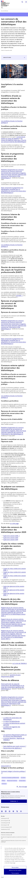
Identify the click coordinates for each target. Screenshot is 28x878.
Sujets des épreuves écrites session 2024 (13, 594)
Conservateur (22, 780)
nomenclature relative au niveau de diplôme (13, 137)
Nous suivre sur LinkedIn (2, 811)
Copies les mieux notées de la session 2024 (14, 576)
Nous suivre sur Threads (13, 811)
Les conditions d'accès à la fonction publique (11, 122)
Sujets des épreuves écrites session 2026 (13, 587)
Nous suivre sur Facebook (9, 811)
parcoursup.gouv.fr (5, 820)
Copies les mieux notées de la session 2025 (14, 573)
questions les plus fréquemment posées (11, 675)
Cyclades (18, 295)
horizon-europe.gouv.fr (5, 827)
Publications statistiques (5, 834)
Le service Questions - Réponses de (13, 739)
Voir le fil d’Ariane (4, 10)
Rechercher (22, 2)
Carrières (23, 777)
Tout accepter (15, 873)
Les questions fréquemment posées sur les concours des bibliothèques (15, 735)
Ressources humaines (12, 780)
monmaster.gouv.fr (4, 822)
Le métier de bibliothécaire (11, 721)
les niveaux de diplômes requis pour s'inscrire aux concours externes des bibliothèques (13, 140)
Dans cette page (7, 57)
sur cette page (14, 523)
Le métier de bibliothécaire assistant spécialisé (14, 724)
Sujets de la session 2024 (10, 540)
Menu (26, 2)
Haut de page (23, 786)
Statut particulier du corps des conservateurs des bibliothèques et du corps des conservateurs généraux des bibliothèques (12, 686)
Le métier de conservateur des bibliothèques (12, 718)
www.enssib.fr (5, 766)
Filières (3, 780)
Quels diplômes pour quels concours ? (14, 746)
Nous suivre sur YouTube (21, 811)
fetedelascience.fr (4, 829)
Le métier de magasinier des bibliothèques (11, 727)
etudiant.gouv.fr (4, 818)
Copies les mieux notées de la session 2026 (14, 569)
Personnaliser (15, 867)
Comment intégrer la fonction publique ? (13, 771)
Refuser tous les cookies (15, 870)
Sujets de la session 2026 (10, 536)
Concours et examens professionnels (10, 777)
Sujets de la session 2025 (10, 538)
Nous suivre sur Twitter (17, 811)
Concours (4, 783)
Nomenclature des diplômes (11, 748)
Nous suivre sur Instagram (5, 811)
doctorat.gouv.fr (4, 825)
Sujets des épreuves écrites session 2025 (13, 590)
